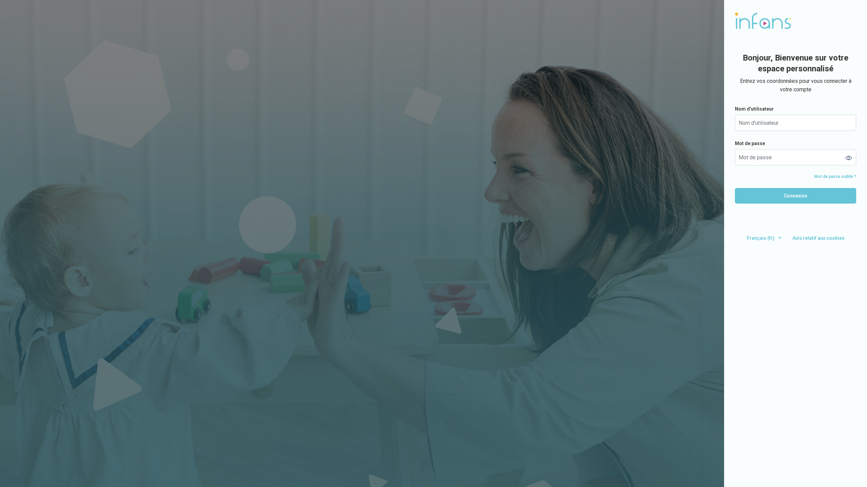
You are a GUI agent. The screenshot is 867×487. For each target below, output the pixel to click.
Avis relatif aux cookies (818, 238)
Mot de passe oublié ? (835, 176)
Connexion (795, 196)
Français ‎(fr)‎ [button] (761, 238)
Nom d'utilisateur (754, 109)
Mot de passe (750, 143)
